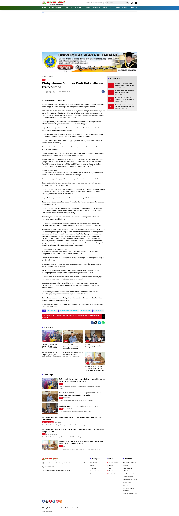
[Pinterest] (50, 501)
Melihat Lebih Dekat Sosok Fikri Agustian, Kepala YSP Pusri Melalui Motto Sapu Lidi (94, 368)
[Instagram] (57, 501)
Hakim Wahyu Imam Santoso (69, 311)
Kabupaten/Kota (95, 471)
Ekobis (92, 465)
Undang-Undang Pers (130, 493)
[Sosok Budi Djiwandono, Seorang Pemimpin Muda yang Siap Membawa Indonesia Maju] (73, 336)
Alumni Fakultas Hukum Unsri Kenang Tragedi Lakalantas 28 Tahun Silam (124, 106)
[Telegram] (99, 322)
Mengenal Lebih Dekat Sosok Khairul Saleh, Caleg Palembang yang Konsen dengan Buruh (73, 354)
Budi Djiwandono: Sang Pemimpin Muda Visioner (93, 346)
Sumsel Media (99, 311)
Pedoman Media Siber (130, 480)
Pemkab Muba (113, 474)
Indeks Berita (127, 471)
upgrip (111, 465)
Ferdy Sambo (53, 311)
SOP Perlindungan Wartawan (128, 489)
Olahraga (93, 468)
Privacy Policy (127, 482)
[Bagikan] (103, 91)
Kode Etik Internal (128, 474)
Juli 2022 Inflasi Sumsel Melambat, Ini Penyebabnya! (124, 99)
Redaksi (125, 485)
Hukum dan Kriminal (48, 422)
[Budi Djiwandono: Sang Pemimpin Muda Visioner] (95, 336)
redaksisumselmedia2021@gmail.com (57, 470)
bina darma (112, 471)
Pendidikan (93, 462)
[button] (127, 2)
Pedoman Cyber (128, 477)
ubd (110, 468)
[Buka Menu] (136, 3)
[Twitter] (95, 322)
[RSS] (60, 501)
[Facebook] (92, 322)
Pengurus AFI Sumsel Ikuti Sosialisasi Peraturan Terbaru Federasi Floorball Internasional (125, 84)
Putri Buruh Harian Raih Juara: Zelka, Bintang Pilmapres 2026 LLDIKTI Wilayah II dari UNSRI (49, 346)
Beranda (125, 465)
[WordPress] (53, 501)
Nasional (93, 474)
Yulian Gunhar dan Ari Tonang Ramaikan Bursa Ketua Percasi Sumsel (125, 91)
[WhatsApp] (103, 322)
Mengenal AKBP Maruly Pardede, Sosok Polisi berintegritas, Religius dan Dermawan (51, 354)
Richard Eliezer (86, 311)
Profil (44, 79)
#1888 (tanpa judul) (129, 462)
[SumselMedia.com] (54, 3)
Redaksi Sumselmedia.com (53, 91)
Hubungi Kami (127, 468)
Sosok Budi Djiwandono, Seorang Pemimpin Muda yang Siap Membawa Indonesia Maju (71, 347)
